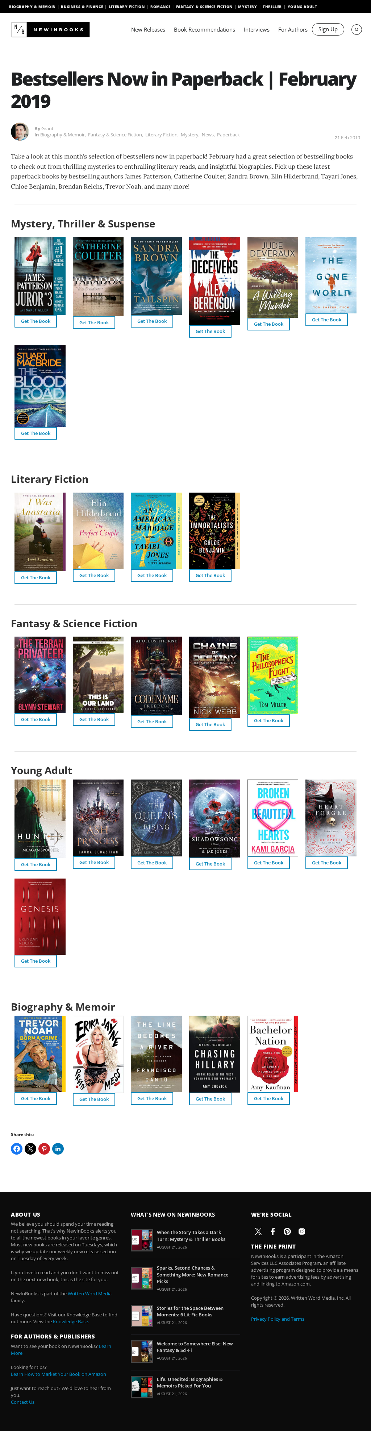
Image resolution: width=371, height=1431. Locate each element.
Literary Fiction (127, 6)
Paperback (228, 134)
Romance (160, 6)
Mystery (247, 6)
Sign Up (328, 29)
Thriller (272, 6)
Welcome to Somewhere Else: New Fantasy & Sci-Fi (195, 1346)
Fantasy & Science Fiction (204, 6)
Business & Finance (82, 6)
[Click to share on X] (30, 1149)
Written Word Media (90, 1293)
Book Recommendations (204, 29)
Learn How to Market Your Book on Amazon (58, 1374)
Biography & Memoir (32, 6)
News (208, 134)
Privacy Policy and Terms (277, 1319)
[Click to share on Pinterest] (44, 1149)
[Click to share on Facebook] (16, 1149)
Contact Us (22, 1402)
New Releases (148, 29)
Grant (47, 128)
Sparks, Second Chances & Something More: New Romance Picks (192, 1274)
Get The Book (35, 321)
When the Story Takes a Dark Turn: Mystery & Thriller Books (191, 1235)
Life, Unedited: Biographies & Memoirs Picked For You (190, 1382)
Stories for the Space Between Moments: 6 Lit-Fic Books (190, 1311)
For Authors (293, 29)
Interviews (257, 29)
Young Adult (302, 6)
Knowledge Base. (71, 1321)
